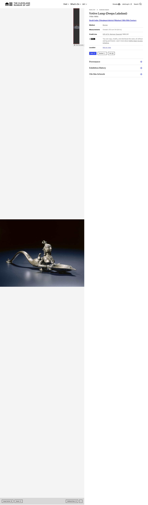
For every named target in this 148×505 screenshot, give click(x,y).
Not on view (107, 47)
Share (92, 53)
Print (110, 53)
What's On (74, 4)
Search (136, 4)
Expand (17, 501)
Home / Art (92, 9)
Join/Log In (126, 4)
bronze (105, 25)
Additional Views (71, 501)
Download (101, 53)
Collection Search (104, 9)
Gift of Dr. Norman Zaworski (112, 34)
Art (83, 4)
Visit (65, 4)
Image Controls (6, 501)
